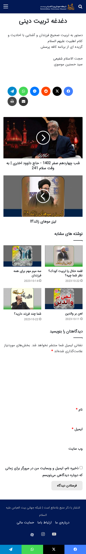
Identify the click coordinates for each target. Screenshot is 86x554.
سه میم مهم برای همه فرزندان (27, 273)
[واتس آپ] (23, 91)
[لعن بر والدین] (64, 298)
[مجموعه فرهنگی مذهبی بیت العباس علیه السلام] (57, 6)
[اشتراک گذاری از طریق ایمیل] (23, 101)
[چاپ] (12, 101)
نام (79, 409)
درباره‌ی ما (62, 522)
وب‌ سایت (76, 448)
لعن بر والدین (74, 313)
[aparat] (32, 534)
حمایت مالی (25, 522)
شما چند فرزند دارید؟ (27, 313)
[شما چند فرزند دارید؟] (22, 298)
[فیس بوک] (68, 91)
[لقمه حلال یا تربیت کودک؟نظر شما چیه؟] (64, 256)
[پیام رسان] (34, 91)
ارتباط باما (44, 522)
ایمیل (77, 429)
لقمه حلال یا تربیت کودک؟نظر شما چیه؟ (65, 273)
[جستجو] (80, 8)
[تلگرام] (12, 91)
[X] (57, 91)
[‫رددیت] (45, 91)
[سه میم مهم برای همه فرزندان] (22, 256)
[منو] (5, 8)
